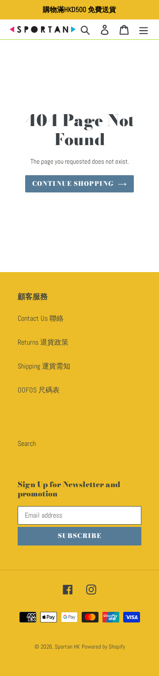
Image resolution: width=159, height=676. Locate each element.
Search (27, 443)
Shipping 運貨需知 (44, 366)
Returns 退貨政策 (43, 342)
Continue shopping (73, 183)
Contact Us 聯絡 (41, 318)
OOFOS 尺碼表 (39, 390)
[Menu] (143, 29)
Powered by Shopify (103, 646)
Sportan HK (67, 646)
